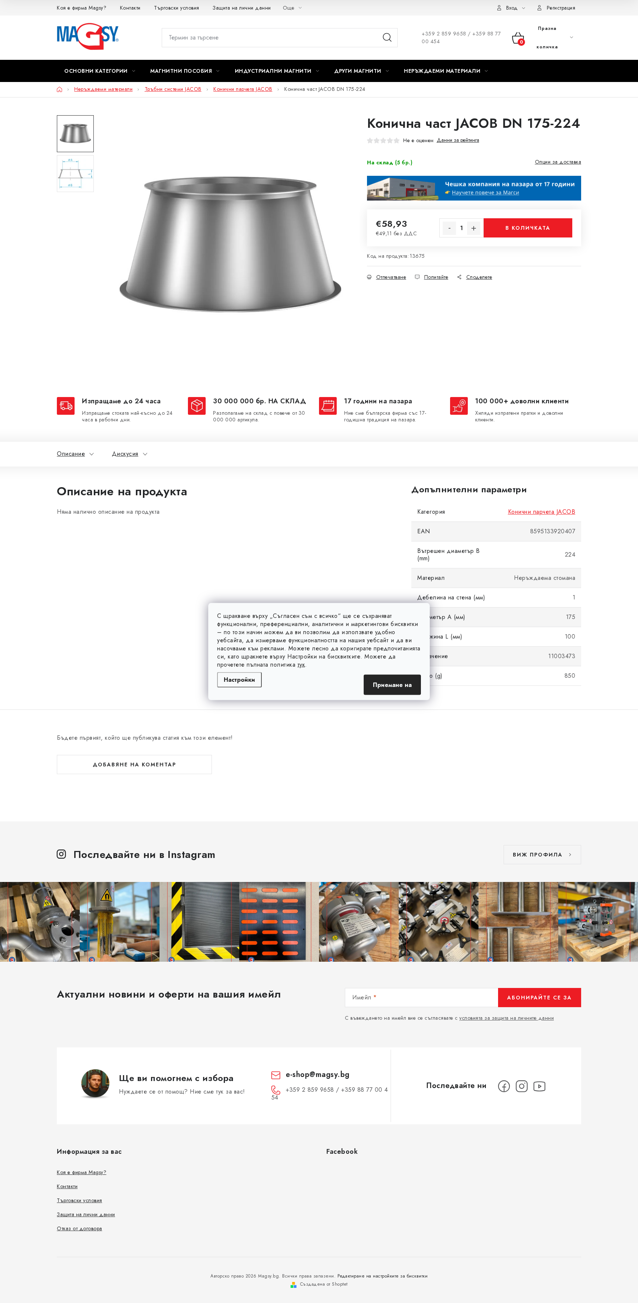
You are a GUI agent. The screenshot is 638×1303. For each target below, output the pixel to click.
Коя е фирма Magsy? (81, 7)
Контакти (130, 7)
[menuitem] (100, 71)
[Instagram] (522, 1086)
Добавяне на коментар (134, 764)
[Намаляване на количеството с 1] (449, 228)
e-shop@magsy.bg (318, 1074)
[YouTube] (539, 1086)
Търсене (387, 37)
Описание (71, 453)
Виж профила (538, 854)
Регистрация (561, 7)
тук (301, 664)
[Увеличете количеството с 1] (473, 228)
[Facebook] (504, 1086)
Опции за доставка (558, 161)
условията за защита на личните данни (506, 1018)
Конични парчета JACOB (542, 511)
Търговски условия (176, 7)
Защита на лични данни (242, 7)
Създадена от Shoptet (324, 1284)
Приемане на (392, 685)
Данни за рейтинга (458, 140)
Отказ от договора (79, 1228)
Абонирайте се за (539, 997)
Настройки (239, 680)
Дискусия (125, 453)
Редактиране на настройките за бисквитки (382, 1276)
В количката (527, 228)
